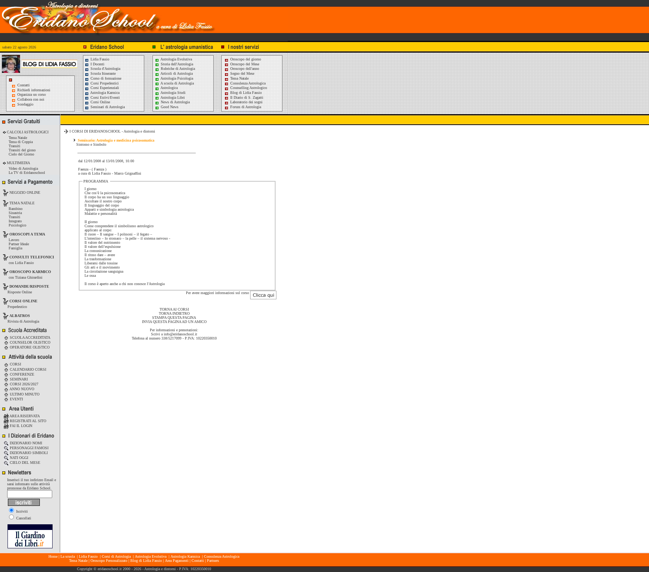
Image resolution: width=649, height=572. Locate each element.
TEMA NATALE (21, 203)
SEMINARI (18, 379)
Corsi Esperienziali (104, 88)
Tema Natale (239, 78)
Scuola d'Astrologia (104, 68)
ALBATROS (19, 316)
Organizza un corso (31, 94)
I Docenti (96, 64)
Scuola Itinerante (102, 73)
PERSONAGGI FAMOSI (28, 448)
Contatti (23, 85)
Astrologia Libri (172, 97)
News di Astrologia (175, 102)
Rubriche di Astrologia (177, 68)
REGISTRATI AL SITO (27, 421)
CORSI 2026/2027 (23, 384)
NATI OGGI (18, 458)
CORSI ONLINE (23, 301)
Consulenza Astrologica (247, 83)
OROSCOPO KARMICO (30, 272)
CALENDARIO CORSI (27, 369)
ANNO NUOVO (21, 389)
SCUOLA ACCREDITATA (29, 337)
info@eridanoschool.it (180, 334)
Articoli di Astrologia (176, 73)
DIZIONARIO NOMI (25, 443)
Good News (169, 107)
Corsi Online (99, 102)
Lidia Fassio (99, 59)
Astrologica (169, 88)
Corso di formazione (105, 78)
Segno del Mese (241, 73)
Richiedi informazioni (33, 90)
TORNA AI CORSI (174, 309)
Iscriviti (21, 511)
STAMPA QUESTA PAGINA (174, 317)
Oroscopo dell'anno (244, 68)
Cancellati (23, 518)
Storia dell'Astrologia (176, 64)
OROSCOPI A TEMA (27, 234)
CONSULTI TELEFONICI (31, 257)
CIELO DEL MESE (24, 462)
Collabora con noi (30, 99)
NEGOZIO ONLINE (24, 192)
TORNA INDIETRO (174, 313)
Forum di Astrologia (245, 107)
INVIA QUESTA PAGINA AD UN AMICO (174, 322)
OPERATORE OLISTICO (29, 347)
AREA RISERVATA (24, 416)
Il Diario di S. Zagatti (246, 97)
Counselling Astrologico (248, 88)
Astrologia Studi (173, 93)
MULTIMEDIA (18, 163)
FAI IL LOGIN (20, 426)
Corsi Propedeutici (104, 83)
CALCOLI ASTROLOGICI (27, 132)
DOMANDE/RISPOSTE (29, 286)
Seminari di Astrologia (107, 107)
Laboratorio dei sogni (246, 102)
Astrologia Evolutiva (176, 59)
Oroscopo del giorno (245, 59)
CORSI (15, 364)
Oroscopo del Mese (244, 64)
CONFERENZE (21, 374)
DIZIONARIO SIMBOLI (28, 453)
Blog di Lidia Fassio (245, 93)
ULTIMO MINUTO (24, 394)
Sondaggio (25, 104)
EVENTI (16, 399)
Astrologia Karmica (104, 93)
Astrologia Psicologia (176, 78)
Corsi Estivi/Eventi (104, 97)
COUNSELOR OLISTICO (29, 342)
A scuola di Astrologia (177, 83)
